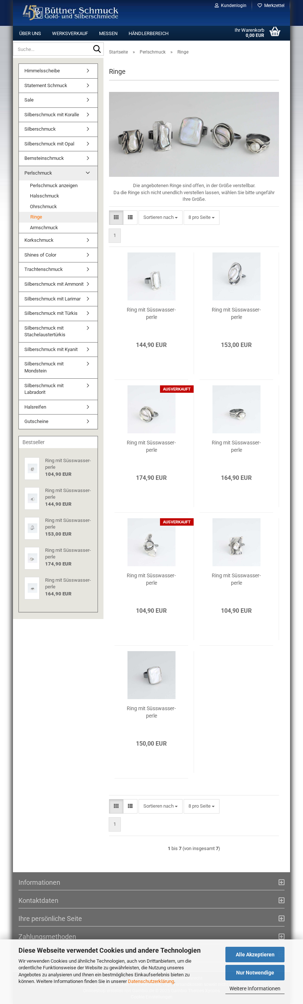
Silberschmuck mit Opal (49, 144)
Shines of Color (40, 255)
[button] (116, 217)
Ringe (36, 217)
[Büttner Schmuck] (70, 13)
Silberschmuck (40, 129)
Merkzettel (273, 5)
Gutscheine (36, 421)
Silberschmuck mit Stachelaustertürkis (44, 331)
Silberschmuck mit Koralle (51, 114)
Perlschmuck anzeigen (54, 185)
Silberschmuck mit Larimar (52, 299)
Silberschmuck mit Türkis (51, 313)
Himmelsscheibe (42, 70)
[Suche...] (97, 49)
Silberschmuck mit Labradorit (44, 389)
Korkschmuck (39, 240)
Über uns (30, 33)
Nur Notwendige (255, 973)
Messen (108, 33)
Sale (29, 100)
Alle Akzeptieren (255, 954)
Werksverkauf (70, 33)
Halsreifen (35, 407)
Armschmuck (44, 227)
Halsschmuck (44, 196)
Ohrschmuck (43, 206)
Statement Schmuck (45, 85)
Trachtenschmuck (43, 269)
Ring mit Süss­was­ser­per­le (151, 313)
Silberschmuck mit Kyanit (51, 349)
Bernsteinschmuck (44, 158)
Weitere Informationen (254, 988)
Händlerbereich (148, 33)
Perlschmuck (38, 173)
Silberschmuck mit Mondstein (44, 367)
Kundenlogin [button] (232, 5)
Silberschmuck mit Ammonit (54, 284)
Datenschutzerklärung (151, 981)
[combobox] (161, 217)
